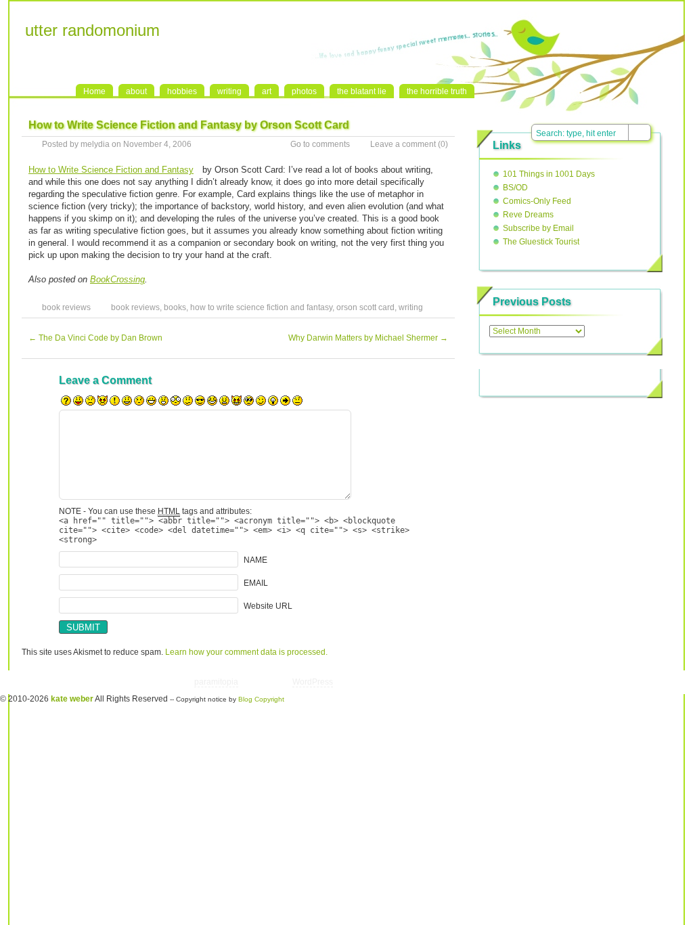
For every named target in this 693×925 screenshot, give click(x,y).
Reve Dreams (528, 214)
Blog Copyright (261, 699)
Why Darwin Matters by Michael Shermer (368, 338)
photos (304, 91)
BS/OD (515, 187)
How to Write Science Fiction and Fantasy (111, 170)
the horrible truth (437, 91)
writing (229, 91)
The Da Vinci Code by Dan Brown (95, 338)
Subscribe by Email (538, 228)
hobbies (182, 91)
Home (94, 91)
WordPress (312, 682)
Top (563, 682)
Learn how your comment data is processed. (246, 652)
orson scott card (365, 307)
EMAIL (256, 583)
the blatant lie (361, 91)
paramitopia (216, 682)
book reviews (66, 307)
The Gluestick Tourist (541, 241)
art (266, 91)
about (136, 91)
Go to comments (320, 144)
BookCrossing (117, 279)
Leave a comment (403, 144)
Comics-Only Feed (537, 201)
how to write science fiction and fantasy (261, 307)
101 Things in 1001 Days (549, 174)
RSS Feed (539, 14)
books (175, 307)
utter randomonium (92, 30)
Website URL (268, 606)
